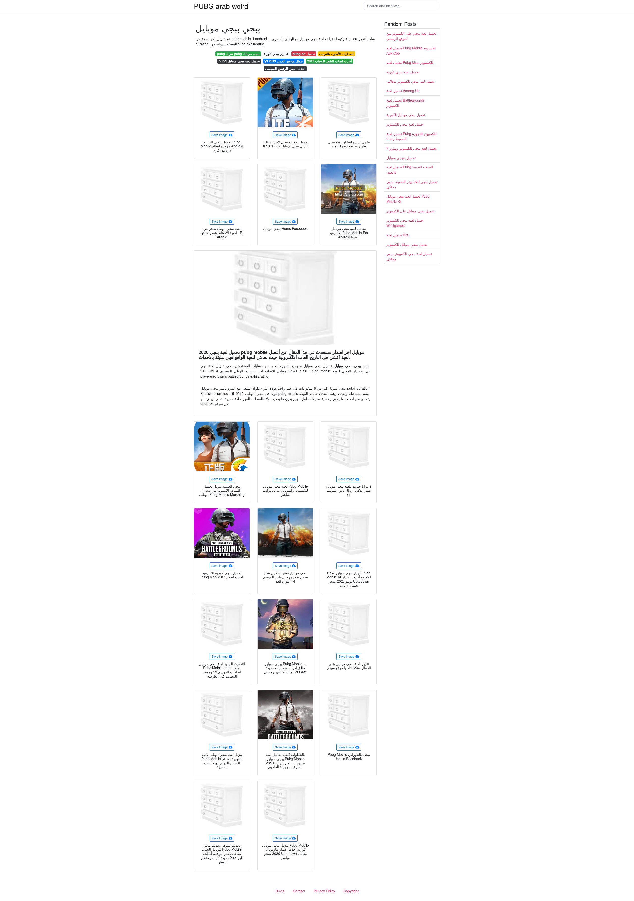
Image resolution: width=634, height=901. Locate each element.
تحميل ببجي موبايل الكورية (405, 114)
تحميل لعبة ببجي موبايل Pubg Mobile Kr (408, 199)
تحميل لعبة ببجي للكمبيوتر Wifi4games (405, 223)
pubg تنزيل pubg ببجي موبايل (238, 53)
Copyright (351, 890)
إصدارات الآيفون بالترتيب (336, 53)
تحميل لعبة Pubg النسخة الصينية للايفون (409, 169)
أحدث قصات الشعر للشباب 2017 (329, 61)
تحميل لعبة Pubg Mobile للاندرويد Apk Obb (410, 50)
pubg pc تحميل (304, 53)
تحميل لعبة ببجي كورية (402, 71)
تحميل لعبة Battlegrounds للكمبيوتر (405, 103)
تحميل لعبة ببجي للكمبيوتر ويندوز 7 (411, 148)
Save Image (219, 135)
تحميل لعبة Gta (397, 234)
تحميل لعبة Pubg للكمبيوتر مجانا (409, 62)
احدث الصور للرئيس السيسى (285, 68)
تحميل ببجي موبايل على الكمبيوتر (410, 210)
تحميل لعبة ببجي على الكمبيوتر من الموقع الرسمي (411, 36)
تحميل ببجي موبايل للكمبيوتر (407, 244)
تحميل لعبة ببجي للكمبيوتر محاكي (410, 81)
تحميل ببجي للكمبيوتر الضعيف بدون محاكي (412, 184)
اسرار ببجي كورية (276, 53)
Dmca (280, 890)
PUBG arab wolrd (221, 6)
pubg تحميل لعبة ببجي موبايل (239, 61)
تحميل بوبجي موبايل (401, 157)
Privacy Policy (324, 890)
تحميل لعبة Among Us (402, 90)
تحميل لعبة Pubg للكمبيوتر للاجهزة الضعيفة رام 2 (411, 136)
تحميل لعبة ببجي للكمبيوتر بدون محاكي (409, 256)
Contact (299, 890)
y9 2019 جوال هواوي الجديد (283, 61)
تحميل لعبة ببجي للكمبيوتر (405, 124)
